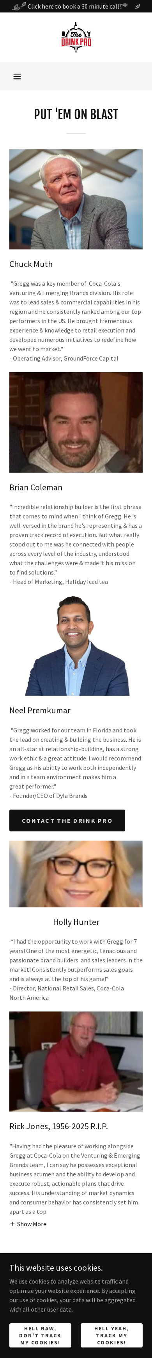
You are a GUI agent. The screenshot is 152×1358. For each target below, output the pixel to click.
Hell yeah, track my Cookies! (111, 1335)
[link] (76, 37)
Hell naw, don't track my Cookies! (40, 1335)
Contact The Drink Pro (67, 820)
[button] (17, 76)
